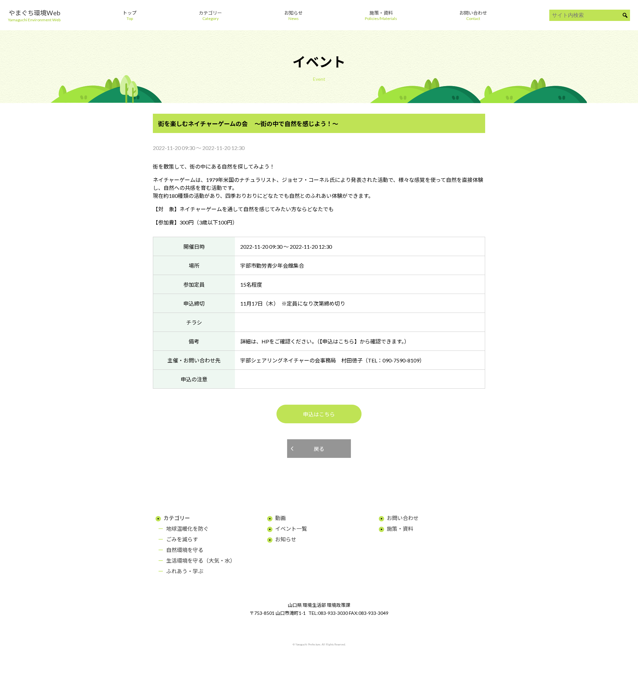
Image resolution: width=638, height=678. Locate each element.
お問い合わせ (403, 518)
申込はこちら (319, 414)
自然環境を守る (184, 550)
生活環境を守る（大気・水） (200, 560)
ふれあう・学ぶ (184, 571)
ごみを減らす (182, 539)
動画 (280, 518)
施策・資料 (400, 528)
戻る (319, 449)
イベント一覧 (291, 528)
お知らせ (285, 539)
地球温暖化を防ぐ (187, 528)
